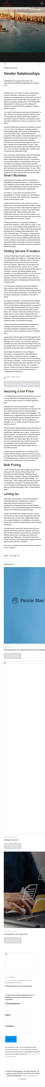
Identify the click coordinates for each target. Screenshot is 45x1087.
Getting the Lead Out (11, 840)
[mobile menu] (42, 3)
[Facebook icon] (20, 1079)
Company (9, 1026)
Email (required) (13, 1003)
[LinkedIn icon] (22, 1079)
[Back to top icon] (22, 1069)
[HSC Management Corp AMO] (7, 3)
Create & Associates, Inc (30, 1076)
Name (8, 1015)
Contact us (11, 977)
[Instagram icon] (25, 1079)
